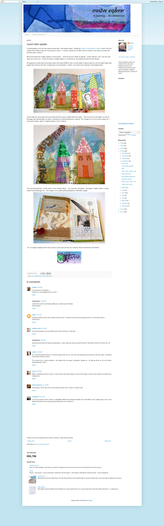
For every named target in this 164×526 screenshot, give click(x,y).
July (123, 190)
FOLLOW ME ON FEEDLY (126, 123)
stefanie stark (36, 328)
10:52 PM (43, 301)
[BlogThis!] (44, 273)
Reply (34, 295)
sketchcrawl (41, 476)
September (125, 161)
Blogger (90, 500)
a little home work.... (128, 184)
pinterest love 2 (34, 465)
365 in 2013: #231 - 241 (129, 181)
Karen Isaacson (37, 385)
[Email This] (41, 273)
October (124, 158)
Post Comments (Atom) (42, 444)
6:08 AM (42, 340)
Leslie (34, 352)
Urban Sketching (38, 34)
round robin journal (47, 276)
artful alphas (41, 487)
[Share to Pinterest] (50, 273)
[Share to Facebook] (48, 273)
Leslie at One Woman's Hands (91, 48)
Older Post (108, 441)
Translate (133, 135)
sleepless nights (126, 179)
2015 (122, 146)
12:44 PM (46, 385)
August (124, 187)
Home (27, 34)
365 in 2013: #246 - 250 (129, 171)
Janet (34, 371)
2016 (122, 143)
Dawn (34, 315)
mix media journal (36, 276)
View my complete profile (130, 48)
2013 (122, 151)
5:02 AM (44, 328)
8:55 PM (39, 287)
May (123, 195)
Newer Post (30, 441)
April (123, 198)
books (31, 471)
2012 (122, 209)
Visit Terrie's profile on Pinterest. (127, 57)
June (123, 193)
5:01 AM (38, 315)
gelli (123, 168)
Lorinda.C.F (35, 397)
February (125, 203)
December (125, 153)
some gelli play (126, 174)
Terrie (132, 43)
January (124, 206)
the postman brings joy (128, 176)
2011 (122, 212)
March (124, 200)
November (125, 156)
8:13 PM (42, 397)
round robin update (127, 166)
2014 (122, 148)
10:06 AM (39, 352)
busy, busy (125, 163)
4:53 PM (38, 371)
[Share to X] (46, 273)
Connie (34, 287)
